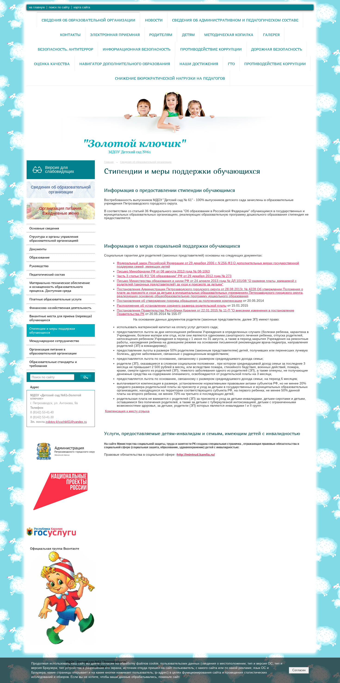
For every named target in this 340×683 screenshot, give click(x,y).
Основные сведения (44, 228)
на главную (37, 7)
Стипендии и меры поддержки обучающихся (52, 330)
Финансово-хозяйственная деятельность (60, 308)
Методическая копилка (228, 34)
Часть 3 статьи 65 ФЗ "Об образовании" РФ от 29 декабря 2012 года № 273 (174, 276)
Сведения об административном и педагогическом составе (235, 20)
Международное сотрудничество (54, 341)
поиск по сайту (59, 7)
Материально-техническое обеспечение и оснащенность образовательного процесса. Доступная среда (59, 287)
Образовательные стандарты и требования (53, 364)
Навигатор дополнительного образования (124, 63)
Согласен (299, 670)
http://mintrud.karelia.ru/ (196, 454)
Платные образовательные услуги (55, 299)
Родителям (160, 34)
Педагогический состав (47, 274)
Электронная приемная (115, 34)
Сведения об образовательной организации (88, 20)
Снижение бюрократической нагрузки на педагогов (170, 78)
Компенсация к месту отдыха (127, 411)
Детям (188, 34)
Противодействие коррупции (211, 49)
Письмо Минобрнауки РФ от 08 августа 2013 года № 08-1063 (163, 271)
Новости (154, 20)
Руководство (39, 266)
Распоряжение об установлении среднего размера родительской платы (171, 305)
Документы (37, 249)
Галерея (271, 34)
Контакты (70, 34)
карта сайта (82, 7)
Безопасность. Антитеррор (65, 49)
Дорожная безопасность (276, 49)
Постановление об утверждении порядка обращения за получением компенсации (179, 300)
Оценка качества (52, 63)
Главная (109, 162)
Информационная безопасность (136, 49)
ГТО (231, 63)
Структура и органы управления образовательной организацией (53, 238)
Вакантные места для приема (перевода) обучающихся (60, 318)
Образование (39, 257)
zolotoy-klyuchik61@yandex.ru (66, 422)
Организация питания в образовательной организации (53, 351)
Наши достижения (198, 63)
